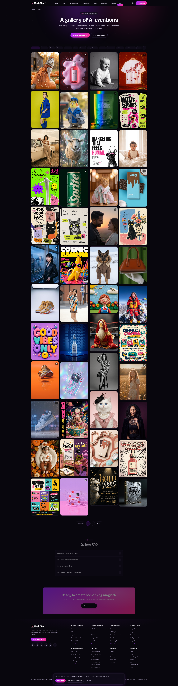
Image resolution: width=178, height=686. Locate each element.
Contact (112, 662)
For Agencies (95, 659)
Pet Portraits (114, 638)
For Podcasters (95, 664)
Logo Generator (76, 635)
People (82, 48)
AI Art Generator (76, 629)
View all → (74, 644)
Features (113, 659)
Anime (102, 48)
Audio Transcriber (76, 655)
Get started (141, 3)
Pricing (120, 3)
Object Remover (135, 635)
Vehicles (120, 48)
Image (56, 3)
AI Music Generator (77, 652)
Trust (111, 654)
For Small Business (96, 657)
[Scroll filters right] (144, 48)
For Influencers (95, 651)
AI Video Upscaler (96, 632)
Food (51, 48)
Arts (75, 48)
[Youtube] (46, 645)
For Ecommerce (96, 654)
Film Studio (94, 641)
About (112, 651)
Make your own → (52, 87)
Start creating (37, 639)
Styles (132, 659)
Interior (140, 48)
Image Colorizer (135, 641)
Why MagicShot (95, 667)
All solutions (94, 670)
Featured (35, 48)
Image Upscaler (135, 632)
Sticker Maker (75, 641)
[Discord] (50, 645)
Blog (131, 651)
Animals (59, 48)
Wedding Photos (115, 641)
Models (113, 3)
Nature (44, 48)
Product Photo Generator (78, 638)
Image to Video (95, 638)
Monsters (111, 48)
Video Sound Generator (78, 658)
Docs (131, 667)
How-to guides (134, 657)
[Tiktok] (41, 645)
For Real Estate (95, 662)
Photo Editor (86, 3)
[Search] (133, 3)
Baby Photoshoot (115, 635)
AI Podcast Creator (96, 629)
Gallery (132, 662)
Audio (95, 3)
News (131, 654)
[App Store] (55, 645)
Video (64, 3)
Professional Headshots (117, 629)
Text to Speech (75, 661)
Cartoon (68, 48)
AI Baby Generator (116, 632)
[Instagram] (37, 645)
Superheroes (93, 48)
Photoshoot (74, 3)
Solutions (104, 3)
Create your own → (80, 35)
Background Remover (136, 638)
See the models (99, 35)
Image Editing (134, 629)
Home (33, 9)
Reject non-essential (75, 680)
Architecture (130, 48)
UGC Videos (94, 635)
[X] (32, 645)
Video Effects (134, 664)
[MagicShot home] (38, 3)
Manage (88, 680)
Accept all (60, 680)
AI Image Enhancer (76, 632)
